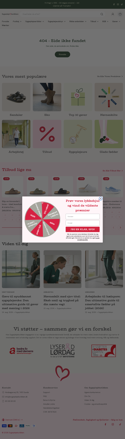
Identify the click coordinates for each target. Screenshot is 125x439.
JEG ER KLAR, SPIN (82, 229)
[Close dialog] (100, 198)
